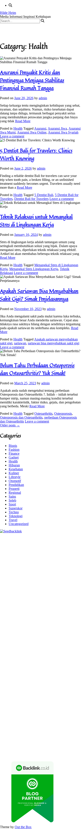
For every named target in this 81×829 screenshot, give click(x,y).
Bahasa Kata (69, 753)
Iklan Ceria (7, 570)
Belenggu (30, 722)
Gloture (29, 609)
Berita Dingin (58, 746)
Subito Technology (47, 546)
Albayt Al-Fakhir (11, 562)
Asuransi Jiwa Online (31, 132)
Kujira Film (70, 617)
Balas (48, 718)
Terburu (62, 722)
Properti (14, 488)
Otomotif (15, 481)
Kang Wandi (29, 687)
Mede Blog (72, 621)
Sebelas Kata (50, 703)
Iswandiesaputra (67, 679)
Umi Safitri (69, 706)
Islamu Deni (60, 570)
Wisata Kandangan (43, 691)
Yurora (63, 574)
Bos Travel (21, 671)
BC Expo (68, 628)
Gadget (14, 457)
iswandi (50, 679)
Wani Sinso (33, 581)
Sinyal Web (21, 699)
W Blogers (23, 570)
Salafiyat (69, 566)
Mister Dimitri (33, 601)
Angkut (5, 718)
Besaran (20, 738)
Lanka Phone (28, 542)
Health (17, 128)
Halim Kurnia (51, 706)
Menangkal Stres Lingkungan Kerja (33, 269)
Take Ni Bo (8, 554)
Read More (22, 121)
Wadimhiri (7, 558)
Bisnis (13, 446)
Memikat (49, 738)
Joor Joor (31, 628)
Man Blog (53, 675)
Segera (18, 742)
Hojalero (38, 597)
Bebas (18, 722)
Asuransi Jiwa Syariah (63, 132)
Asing (15, 718)
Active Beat (28, 652)
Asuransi (40, 128)
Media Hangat (50, 753)
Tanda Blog (48, 749)
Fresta (4, 581)
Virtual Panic (9, 593)
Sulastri (43, 593)
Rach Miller (60, 605)
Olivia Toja (31, 574)
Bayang (58, 718)
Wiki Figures (69, 546)
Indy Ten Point (25, 640)
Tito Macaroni (14, 667)
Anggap (5, 730)
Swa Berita (15, 574)
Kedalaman (34, 738)
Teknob (51, 671)
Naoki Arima (58, 660)
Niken (64, 675)
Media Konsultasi (12, 753)
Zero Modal (68, 550)
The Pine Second (37, 613)
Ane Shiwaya (38, 621)
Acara (75, 710)
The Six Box (45, 640)
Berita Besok (57, 699)
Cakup (16, 726)
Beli (67, 718)
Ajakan (36, 726)
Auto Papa (31, 562)
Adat (16, 714)
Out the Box (23, 827)
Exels (4, 609)
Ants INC (21, 558)
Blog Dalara (8, 566)
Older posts (10, 425)
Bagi (31, 718)
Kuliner (14, 473)
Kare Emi (21, 621)
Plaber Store (51, 550)
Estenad (17, 589)
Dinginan (60, 734)
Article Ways (9, 632)
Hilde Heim (8, 13)
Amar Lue (7, 621)
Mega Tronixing (61, 613)
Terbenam (7, 722)
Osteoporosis (63, 413)
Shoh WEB (57, 593)
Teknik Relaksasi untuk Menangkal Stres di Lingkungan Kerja (36, 220)
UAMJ (50, 648)
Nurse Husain (28, 593)
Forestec (13, 660)
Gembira (62, 738)
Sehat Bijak (39, 710)
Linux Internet (24, 664)
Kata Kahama (53, 566)
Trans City (65, 671)
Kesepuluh (55, 742)
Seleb (12, 500)
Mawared (16, 636)
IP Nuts (25, 644)
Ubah (65, 730)
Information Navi (37, 667)
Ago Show (69, 601)
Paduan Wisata (10, 706)
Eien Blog (74, 597)
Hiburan (14, 465)
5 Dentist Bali (43, 195)
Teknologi (15, 516)
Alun (30, 714)
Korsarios (30, 636)
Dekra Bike (26, 632)
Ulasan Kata (16, 734)
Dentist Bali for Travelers (31, 199)
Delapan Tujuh (56, 538)
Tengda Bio (26, 617)
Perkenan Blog (10, 749)
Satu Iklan (33, 703)
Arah (23, 718)
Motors (5, 538)
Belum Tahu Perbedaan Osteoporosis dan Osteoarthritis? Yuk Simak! (37, 369)
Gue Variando (16, 648)
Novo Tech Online (18, 597)
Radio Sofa (36, 679)
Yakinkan (6, 742)
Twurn (22, 566)
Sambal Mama (19, 585)
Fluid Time (27, 624)
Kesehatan (16, 469)
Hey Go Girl (58, 542)
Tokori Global (47, 652)
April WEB (17, 581)
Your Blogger (16, 703)
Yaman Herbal (10, 652)
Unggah (54, 730)
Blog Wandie (66, 691)
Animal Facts (36, 648)
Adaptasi (6, 714)
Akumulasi (58, 714)
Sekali (28, 742)
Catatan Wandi (10, 687)
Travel (13, 520)
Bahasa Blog (30, 749)
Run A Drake (28, 656)
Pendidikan (16, 485)
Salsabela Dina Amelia (15, 695)
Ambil (46, 714)
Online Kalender (46, 632)
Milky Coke (57, 644)
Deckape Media (68, 652)
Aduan (26, 726)
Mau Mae (13, 675)
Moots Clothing (70, 589)
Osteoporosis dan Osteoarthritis (21, 417)
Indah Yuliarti (9, 710)
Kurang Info (40, 695)
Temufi (56, 617)
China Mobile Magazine (34, 605)
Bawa (75, 718)
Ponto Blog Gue (49, 628)
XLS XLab (63, 648)
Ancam (71, 714)
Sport (12, 504)
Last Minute (46, 636)
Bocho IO (64, 656)
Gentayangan (35, 734)
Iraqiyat (41, 624)
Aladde (47, 581)
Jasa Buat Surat (47, 589)
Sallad (4, 601)
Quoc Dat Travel (66, 558)
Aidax (62, 585)
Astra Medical (64, 640)
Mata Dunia (37, 671)
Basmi (39, 718)
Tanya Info (32, 753)
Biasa (41, 722)
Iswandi (31, 683)
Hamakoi (30, 589)
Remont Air (41, 660)
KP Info (52, 585)
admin (43, 98)
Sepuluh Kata (39, 746)
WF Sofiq (16, 601)
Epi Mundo (35, 566)
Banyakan (7, 738)
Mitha (30, 578)
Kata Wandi (72, 683)
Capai (44, 730)
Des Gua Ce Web (47, 664)
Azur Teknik (36, 538)
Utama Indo (38, 585)
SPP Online (43, 609)
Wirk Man (38, 675)
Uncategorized (19, 524)
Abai (23, 714)
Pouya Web (56, 621)
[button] (40, 29)
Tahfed (25, 675)
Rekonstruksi (53, 601)
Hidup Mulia (8, 605)
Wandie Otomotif (51, 687)
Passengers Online (41, 558)
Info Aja (24, 710)
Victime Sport (9, 644)
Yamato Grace (41, 570)
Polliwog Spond (22, 546)
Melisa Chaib (49, 574)
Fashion (14, 449)
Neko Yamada (9, 550)
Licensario (7, 640)
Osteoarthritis (43, 413)
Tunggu (75, 730)
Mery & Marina (55, 597)
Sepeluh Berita (66, 749)
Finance (14, 453)
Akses (70, 726)
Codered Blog (9, 624)
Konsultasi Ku (19, 746)
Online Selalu (69, 703)
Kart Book (15, 609)
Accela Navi (25, 554)
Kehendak (40, 742)
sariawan (20, 343)
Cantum (5, 726)
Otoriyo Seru (39, 644)
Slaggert (58, 581)
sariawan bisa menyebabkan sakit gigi (53, 343)
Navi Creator (19, 679)
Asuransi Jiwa (57, 128)
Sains (12, 496)
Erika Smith (17, 613)
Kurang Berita (59, 695)
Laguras (74, 605)
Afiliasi (66, 710)
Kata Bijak (17, 578)
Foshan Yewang (31, 550)
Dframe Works (45, 554)
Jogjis (60, 578)
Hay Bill (26, 660)
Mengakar (58, 726)
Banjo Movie (47, 656)
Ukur (3, 734)
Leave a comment (12, 136)
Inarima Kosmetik (67, 636)
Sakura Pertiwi (31, 706)
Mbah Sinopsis (45, 578)
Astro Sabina (67, 562)
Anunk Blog (18, 538)
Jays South (71, 578)
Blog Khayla (20, 691)
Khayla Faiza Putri (12, 683)
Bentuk (51, 722)
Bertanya (54, 710)
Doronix (43, 542)
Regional (15, 492)
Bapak (49, 734)
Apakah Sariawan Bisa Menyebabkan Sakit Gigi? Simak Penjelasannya (39, 295)
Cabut (73, 722)
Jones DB (56, 667)
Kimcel (13, 542)
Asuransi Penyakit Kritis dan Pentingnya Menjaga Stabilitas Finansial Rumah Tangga (32, 80)
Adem (46, 726)
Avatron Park (48, 562)
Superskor (15, 508)
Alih (38, 714)
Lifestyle (15, 477)
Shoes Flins (69, 624)
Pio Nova (53, 624)
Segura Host (8, 617)
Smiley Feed (60, 609)
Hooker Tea (43, 617)
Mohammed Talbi (12, 628)
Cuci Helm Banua (50, 683)
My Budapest (9, 656)
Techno (14, 512)
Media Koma (39, 699)
